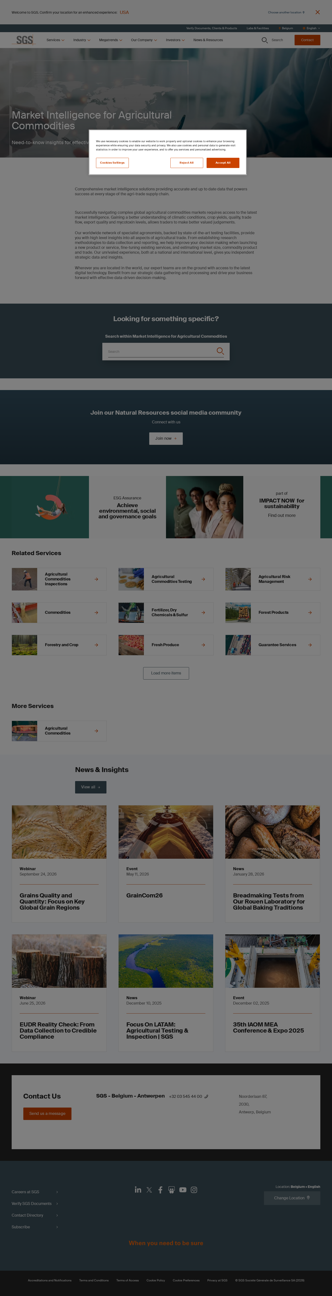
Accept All (223, 163)
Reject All (187, 163)
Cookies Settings (112, 163)
